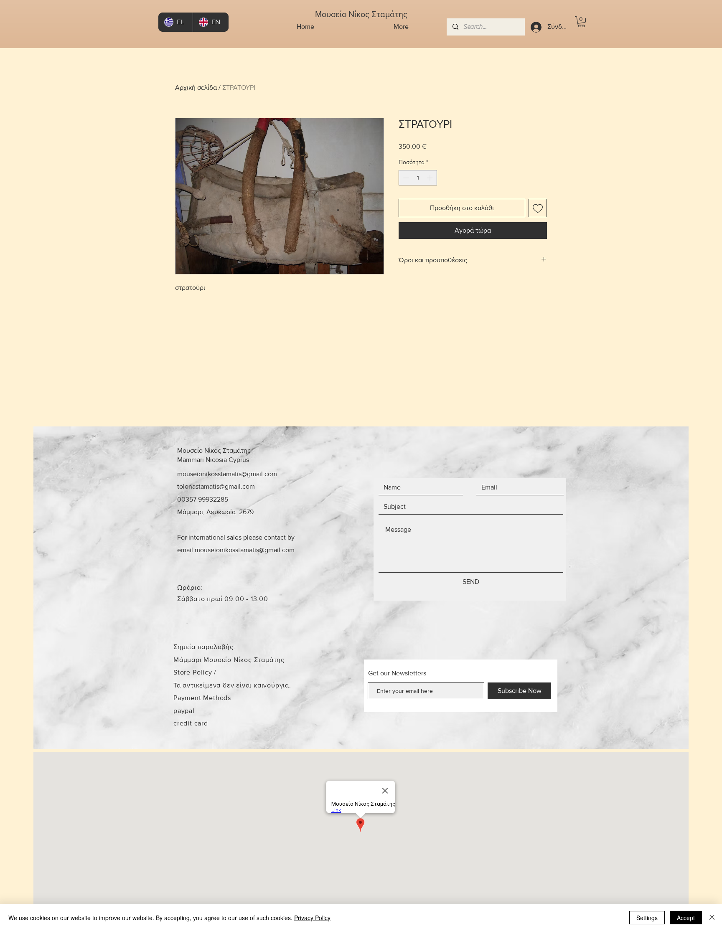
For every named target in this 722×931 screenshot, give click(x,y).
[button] (581, 21)
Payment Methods (202, 697)
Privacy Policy (312, 917)
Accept (686, 917)
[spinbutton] (417, 177)
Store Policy (193, 672)
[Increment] (430, 177)
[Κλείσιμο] (712, 917)
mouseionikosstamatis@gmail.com (227, 473)
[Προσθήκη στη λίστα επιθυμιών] (538, 208)
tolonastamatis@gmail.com (216, 486)
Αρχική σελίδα (196, 87)
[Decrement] (405, 177)
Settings (647, 917)
